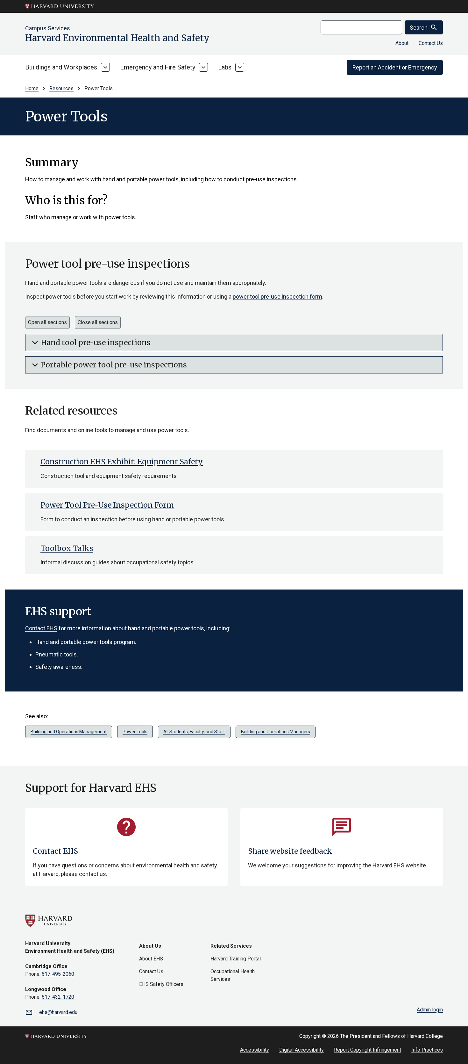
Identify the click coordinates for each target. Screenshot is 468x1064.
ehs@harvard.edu (58, 1012)
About (401, 43)
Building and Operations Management (69, 731)
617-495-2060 (58, 974)
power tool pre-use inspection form (277, 296)
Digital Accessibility (301, 1050)
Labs (224, 67)
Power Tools (135, 731)
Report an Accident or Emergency (394, 67)
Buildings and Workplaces (61, 67)
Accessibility (254, 1050)
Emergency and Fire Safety (157, 67)
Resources (61, 88)
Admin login (430, 1010)
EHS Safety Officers (161, 984)
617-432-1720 (58, 997)
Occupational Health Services (232, 975)
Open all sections (47, 322)
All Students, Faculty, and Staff (194, 731)
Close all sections (98, 322)
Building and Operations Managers (275, 731)
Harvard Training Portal (235, 959)
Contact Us (431, 43)
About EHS (151, 959)
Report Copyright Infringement (367, 1050)
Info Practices (427, 1050)
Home (32, 88)
